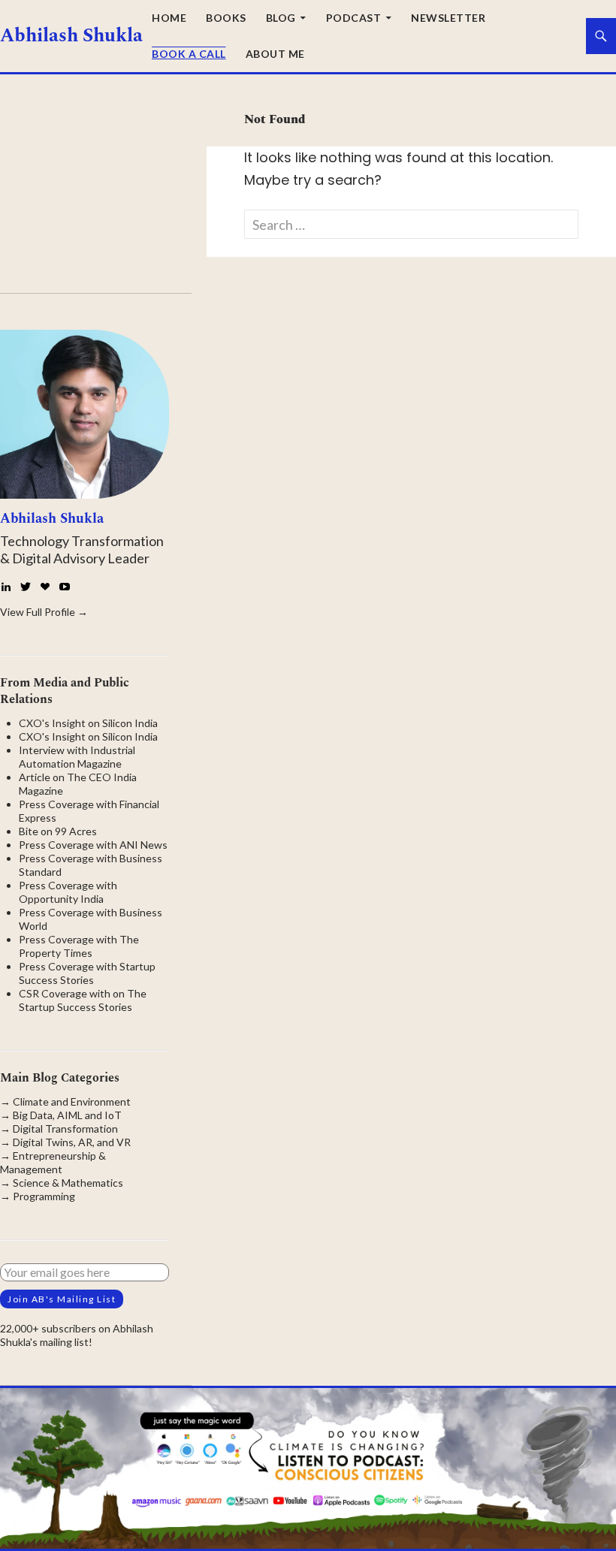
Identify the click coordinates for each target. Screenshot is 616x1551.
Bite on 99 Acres (58, 831)
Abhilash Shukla (71, 36)
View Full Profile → (44, 611)
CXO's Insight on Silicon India (88, 723)
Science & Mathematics (68, 1182)
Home (169, 17)
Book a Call (189, 53)
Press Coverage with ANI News (93, 844)
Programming (44, 1196)
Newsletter (448, 17)
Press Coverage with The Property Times (79, 946)
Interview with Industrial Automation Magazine (77, 757)
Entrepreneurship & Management (53, 1162)
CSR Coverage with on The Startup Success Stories (82, 1000)
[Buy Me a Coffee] (45, 587)
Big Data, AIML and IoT (67, 1115)
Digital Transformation (65, 1128)
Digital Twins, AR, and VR (72, 1142)
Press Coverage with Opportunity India (68, 892)
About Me (275, 53)
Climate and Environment (72, 1101)
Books (226, 17)
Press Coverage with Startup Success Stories (87, 973)
